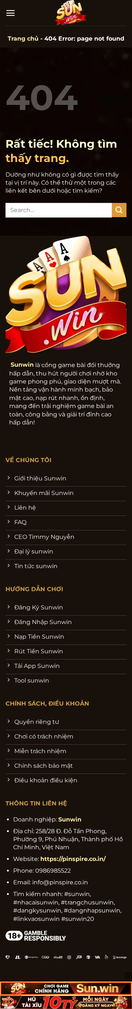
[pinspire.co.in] (71, 13)
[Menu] (10, 13)
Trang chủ (23, 38)
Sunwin (22, 364)
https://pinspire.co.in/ (73, 858)
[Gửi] (119, 210)
